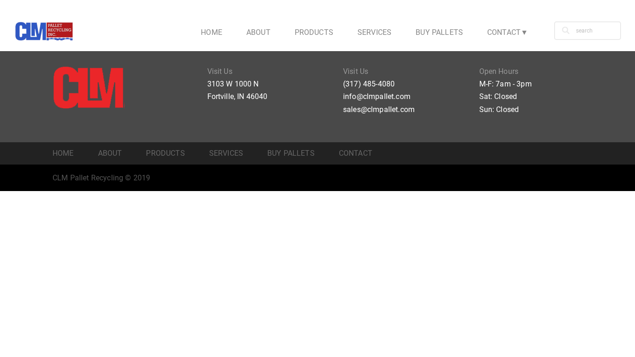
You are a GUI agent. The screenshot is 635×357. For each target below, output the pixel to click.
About (258, 32)
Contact (504, 32)
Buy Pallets (439, 32)
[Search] (565, 30)
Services (374, 32)
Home (211, 32)
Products (314, 32)
